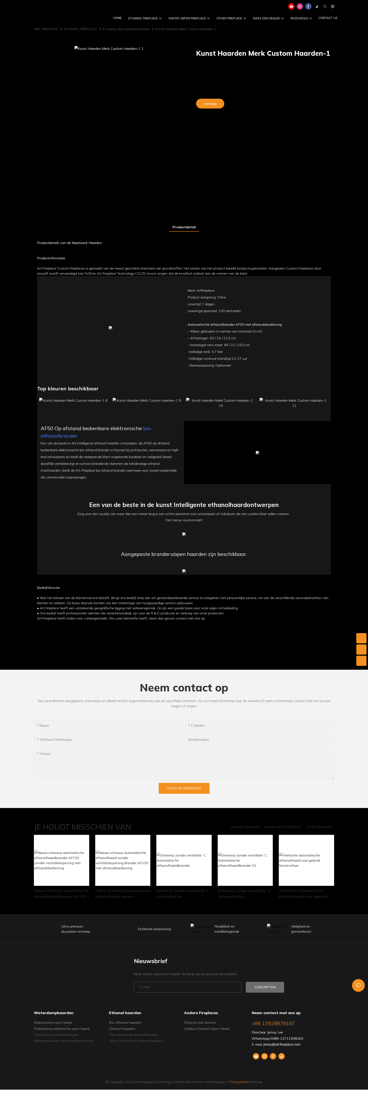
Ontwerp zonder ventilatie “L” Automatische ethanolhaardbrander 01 (245, 893)
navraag (210, 103)
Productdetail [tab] (184, 227)
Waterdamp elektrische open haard (61, 1028)
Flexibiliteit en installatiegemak (226, 929)
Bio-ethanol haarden (125, 1022)
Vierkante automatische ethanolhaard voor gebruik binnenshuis (303, 893)
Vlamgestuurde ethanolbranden (133, 1034)
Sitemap (255, 1082)
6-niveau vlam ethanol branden (126, 29)
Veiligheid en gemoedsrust (301, 929)
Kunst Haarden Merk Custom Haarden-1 (186, 29)
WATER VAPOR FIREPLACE (283, 827)
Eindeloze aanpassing (154, 929)
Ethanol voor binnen (200, 1022)
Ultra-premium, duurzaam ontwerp (75, 929)
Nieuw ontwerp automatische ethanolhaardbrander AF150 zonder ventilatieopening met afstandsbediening (61, 893)
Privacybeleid (239, 1082)
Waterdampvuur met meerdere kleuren (64, 1041)
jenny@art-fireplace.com (281, 1044)
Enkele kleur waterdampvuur (56, 1034)
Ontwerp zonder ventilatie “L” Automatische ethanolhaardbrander (183, 893)
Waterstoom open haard (53, 1022)
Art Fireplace (46, 29)
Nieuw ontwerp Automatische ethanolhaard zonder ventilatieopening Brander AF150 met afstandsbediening (122, 893)
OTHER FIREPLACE (319, 827)
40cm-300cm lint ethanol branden (136, 1041)
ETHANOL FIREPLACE (80, 29)
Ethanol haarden (122, 1028)
